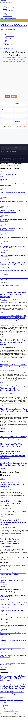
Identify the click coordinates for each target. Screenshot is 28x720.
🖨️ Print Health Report (14, 148)
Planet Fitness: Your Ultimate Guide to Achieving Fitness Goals (11, 229)
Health (4, 6)
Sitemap (5, 704)
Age (2, 100)
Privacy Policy (6, 705)
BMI (4, 126)
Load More (3, 252)
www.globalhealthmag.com (11, 711)
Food (4, 13)
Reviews (5, 14)
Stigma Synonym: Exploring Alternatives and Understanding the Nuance (12, 388)
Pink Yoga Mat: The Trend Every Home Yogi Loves (12, 445)
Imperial (14, 96)
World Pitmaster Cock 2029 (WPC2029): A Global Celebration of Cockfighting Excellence (12, 454)
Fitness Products (10, 10)
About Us (5, 706)
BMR (19, 126)
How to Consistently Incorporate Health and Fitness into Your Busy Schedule (13, 573)
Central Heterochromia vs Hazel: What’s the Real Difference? (11, 503)
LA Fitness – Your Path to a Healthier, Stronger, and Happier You (11, 211)
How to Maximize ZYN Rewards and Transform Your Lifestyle (13, 522)
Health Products (10, 7)
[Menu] (0, 47)
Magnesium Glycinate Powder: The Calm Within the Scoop (13, 366)
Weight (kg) (17, 106)
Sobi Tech (4, 300)
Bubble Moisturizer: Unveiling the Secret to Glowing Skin (13, 438)
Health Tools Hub (7, 16)
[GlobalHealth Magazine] (14, 25)
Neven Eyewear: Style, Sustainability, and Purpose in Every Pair (13, 484)
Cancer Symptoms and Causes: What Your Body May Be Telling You (12, 256)
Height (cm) (4, 106)
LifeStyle (5, 11)
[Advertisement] (14, 79)
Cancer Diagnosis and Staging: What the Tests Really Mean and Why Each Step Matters (13, 263)
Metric (7, 96)
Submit (16, 713)
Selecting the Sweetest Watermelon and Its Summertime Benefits (10, 541)
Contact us (2, 21)
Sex (15, 100)
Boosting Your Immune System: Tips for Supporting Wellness (14, 464)
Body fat (11, 126)
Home (4, 4)
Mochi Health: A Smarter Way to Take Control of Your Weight (14, 410)
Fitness (5, 9)
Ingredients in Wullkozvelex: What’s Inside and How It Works (13, 342)
